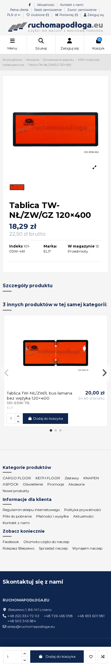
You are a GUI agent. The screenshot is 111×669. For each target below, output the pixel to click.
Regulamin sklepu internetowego (31, 509)
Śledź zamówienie (48, 10)
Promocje (55, 484)
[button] (51, 430)
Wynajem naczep (87, 548)
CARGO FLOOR (17, 478)
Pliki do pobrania (17, 516)
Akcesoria (76, 484)
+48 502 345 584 (21, 621)
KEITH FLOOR (48, 478)
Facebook (11, 541)
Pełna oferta (19, 10)
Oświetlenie (33, 484)
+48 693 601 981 (90, 616)
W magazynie (81, 246)
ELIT (47, 251)
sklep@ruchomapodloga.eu (31, 626)
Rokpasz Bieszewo (18, 548)
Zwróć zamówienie (81, 10)
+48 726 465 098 (58, 616)
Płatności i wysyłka (52, 516)
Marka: (50, 246)
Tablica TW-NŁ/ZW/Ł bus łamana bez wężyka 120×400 (39, 395)
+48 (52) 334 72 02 (23, 616)
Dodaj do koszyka (60, 656)
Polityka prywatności (82, 509)
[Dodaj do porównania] (102, 656)
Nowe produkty (16, 490)
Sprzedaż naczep (53, 548)
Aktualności (46, 5)
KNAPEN (91, 478)
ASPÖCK (10, 484)
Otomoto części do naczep (46, 541)
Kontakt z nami (71, 5)
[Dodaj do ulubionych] (91, 656)
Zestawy (72, 478)
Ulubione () (40, 15)
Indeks (16, 246)
